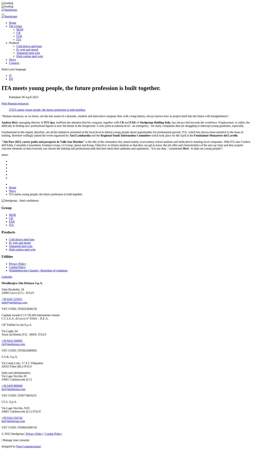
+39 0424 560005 (11, 340)
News (12, 59)
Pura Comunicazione (28, 446)
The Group (15, 26)
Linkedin (6, 276)
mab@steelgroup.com (14, 302)
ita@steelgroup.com (13, 421)
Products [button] (14, 42)
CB (18, 32)
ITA (18, 39)
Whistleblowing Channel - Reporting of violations (38, 270)
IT (10, 75)
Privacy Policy (17, 263)
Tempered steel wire (28, 52)
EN (11, 79)
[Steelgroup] (9, 9)
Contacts (14, 63)
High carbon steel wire (29, 56)
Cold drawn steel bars (29, 46)
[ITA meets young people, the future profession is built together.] (47, 109)
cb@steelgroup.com (13, 344)
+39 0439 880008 (11, 385)
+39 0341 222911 (11, 299)
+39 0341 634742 (11, 417)
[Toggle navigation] (2, 14)
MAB (19, 29)
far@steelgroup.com (13, 389)
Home (12, 22)
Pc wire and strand (27, 49)
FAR (19, 36)
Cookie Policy (17, 267)
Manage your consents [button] (16, 440)
